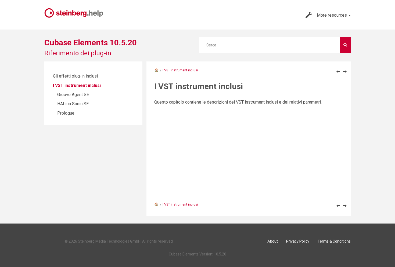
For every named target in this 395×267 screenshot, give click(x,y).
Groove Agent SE (73, 94)
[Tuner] (338, 71)
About (272, 241)
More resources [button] (332, 15)
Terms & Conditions (334, 241)
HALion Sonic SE (73, 103)
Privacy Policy (297, 241)
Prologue (65, 113)
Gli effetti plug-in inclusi (75, 76)
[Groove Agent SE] (345, 71)
